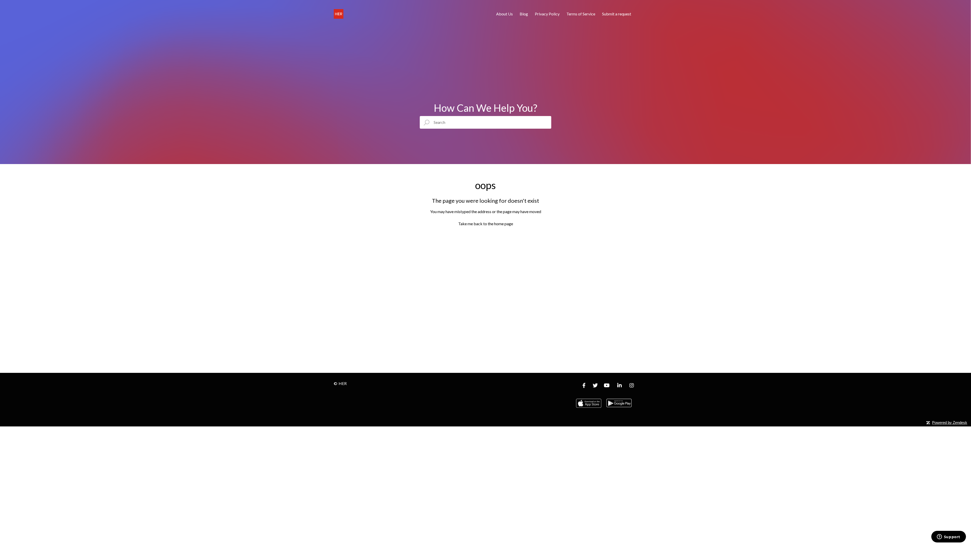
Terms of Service (580, 13)
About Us (504, 13)
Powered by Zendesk (949, 422)
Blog (524, 13)
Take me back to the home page (485, 223)
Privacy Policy (547, 13)
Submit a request (616, 13)
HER (343, 383)
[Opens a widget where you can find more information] (948, 537)
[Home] (338, 14)
